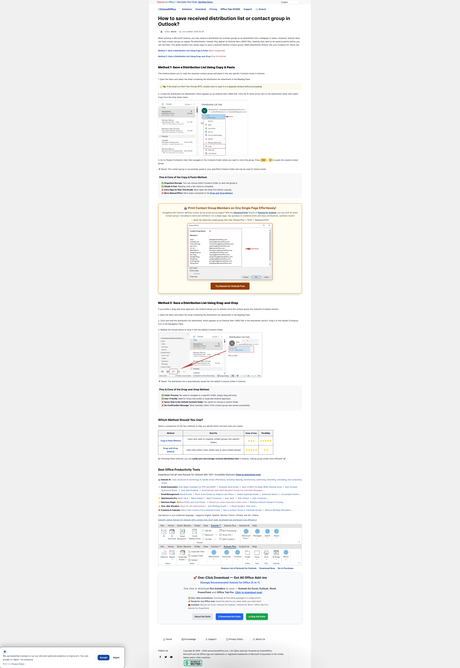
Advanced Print (240, 212)
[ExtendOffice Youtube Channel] (171, 646)
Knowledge (190, 629)
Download (201, 9)
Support (248, 9)
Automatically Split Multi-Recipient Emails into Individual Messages (232, 490)
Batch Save (183, 498)
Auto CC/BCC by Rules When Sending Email (262, 487)
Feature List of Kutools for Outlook (238, 558)
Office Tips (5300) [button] (230, 9)
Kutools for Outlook (267, 212)
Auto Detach (243, 498)
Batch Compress (214, 498)
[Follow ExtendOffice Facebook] (160, 646)
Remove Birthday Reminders (278, 510)
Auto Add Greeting (190, 490)
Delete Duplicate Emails (248, 494)
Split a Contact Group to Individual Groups (242, 510)
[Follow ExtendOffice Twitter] (166, 646)
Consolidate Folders (290, 494)
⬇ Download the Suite (229, 606)
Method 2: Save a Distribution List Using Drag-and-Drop (184, 56)
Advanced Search (270, 494)
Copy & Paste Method (171, 440)
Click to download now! (248, 474)
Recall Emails (186, 494)
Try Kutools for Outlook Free (230, 286)
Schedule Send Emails (229, 487)
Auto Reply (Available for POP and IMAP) (197, 487)
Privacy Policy (236, 629)
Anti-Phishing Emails (217, 506)
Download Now (267, 558)
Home (169, 629)
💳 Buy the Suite (256, 606)
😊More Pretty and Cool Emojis (191, 502)
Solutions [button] (187, 9)
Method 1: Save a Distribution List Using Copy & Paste (183, 50)
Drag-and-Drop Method (221, 193)
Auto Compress (259, 498)
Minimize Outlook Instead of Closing (266, 502)
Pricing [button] (213, 9)
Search (262, 9)
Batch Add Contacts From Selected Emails (200, 510)
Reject (116, 657)
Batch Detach (197, 498)
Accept (103, 657)
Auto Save (229, 498)
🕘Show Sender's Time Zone (242, 506)
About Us (260, 629)
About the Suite (202, 606)
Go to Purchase (285, 558)
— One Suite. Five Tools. (185, 2)
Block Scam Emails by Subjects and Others (214, 494)
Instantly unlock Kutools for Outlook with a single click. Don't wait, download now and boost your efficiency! (207, 520)
